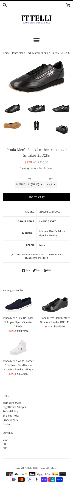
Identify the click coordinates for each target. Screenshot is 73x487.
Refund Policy (10, 411)
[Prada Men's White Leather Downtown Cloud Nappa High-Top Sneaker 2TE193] (18, 347)
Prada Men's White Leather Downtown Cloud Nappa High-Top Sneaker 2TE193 (18, 365)
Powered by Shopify (49, 468)
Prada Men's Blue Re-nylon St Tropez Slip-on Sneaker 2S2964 (18, 322)
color (51, 178)
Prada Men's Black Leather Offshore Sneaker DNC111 (55, 320)
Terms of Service (12, 403)
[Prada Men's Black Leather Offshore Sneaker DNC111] (54, 304)
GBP (5, 444)
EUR (5, 448)
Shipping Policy (11, 415)
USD (5, 440)
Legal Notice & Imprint (15, 407)
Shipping (24, 168)
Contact (7, 424)
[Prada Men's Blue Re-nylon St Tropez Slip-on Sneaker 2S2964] (18, 304)
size (29, 178)
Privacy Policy (10, 420)
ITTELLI (35, 468)
